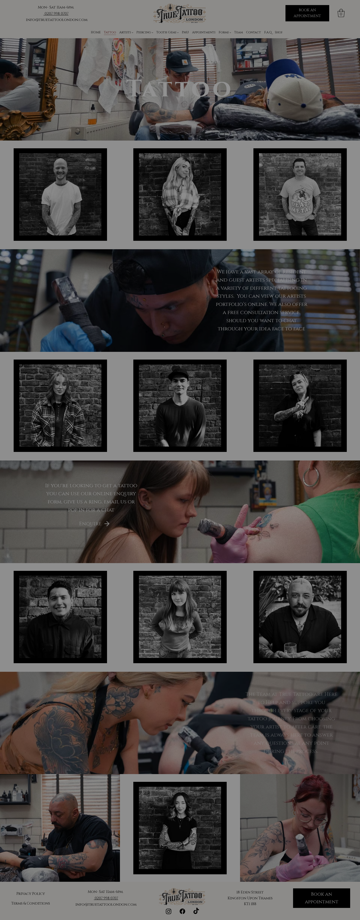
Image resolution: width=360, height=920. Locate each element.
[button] (114, 404)
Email (132, 496)
